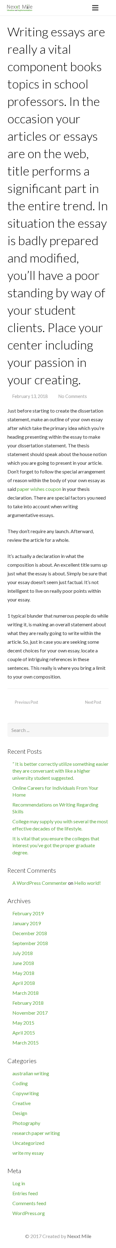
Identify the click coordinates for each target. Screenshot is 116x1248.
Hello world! (87, 883)
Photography (26, 1123)
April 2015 (23, 1032)
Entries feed (25, 1193)
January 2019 (26, 923)
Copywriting (25, 1093)
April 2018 (23, 983)
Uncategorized (28, 1143)
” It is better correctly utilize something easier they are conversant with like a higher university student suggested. (60, 771)
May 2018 (23, 973)
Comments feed (29, 1203)
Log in (18, 1183)
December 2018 (29, 933)
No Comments (72, 396)
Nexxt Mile (79, 1236)
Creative (21, 1103)
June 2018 (23, 963)
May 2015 (23, 1023)
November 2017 (30, 1013)
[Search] (108, 8)
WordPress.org (28, 1213)
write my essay (28, 1153)
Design (19, 1113)
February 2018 (28, 1003)
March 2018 (25, 993)
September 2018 (30, 943)
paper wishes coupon (39, 489)
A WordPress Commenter (39, 883)
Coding (20, 1083)
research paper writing (36, 1133)
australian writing (30, 1073)
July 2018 (22, 953)
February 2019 (28, 913)
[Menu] (95, 8)
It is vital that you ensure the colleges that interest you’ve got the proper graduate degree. (55, 845)
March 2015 (25, 1042)
